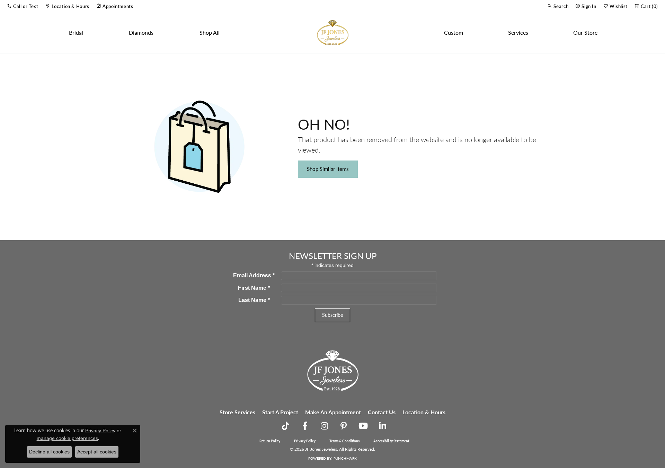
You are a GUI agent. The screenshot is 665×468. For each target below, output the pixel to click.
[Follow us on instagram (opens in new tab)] (324, 426)
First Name (254, 288)
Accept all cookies (96, 451)
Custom (453, 32)
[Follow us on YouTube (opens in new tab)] (363, 426)
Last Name (254, 300)
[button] (22, 6)
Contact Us (382, 412)
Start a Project (280, 412)
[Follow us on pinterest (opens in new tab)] (344, 426)
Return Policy (269, 441)
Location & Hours (423, 412)
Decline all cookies (49, 451)
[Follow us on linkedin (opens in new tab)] (382, 426)
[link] (67, 6)
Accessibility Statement (391, 441)
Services (518, 32)
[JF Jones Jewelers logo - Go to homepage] (332, 32)
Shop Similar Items (328, 169)
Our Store (585, 32)
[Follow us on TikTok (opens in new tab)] (285, 426)
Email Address (254, 275)
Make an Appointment (333, 412)
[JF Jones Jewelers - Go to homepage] (332, 370)
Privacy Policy (305, 441)
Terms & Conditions (344, 441)
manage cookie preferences (67, 438)
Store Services (237, 412)
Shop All (210, 32)
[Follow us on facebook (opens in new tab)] (305, 426)
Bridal (76, 32)
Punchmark (345, 458)
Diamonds (141, 32)
